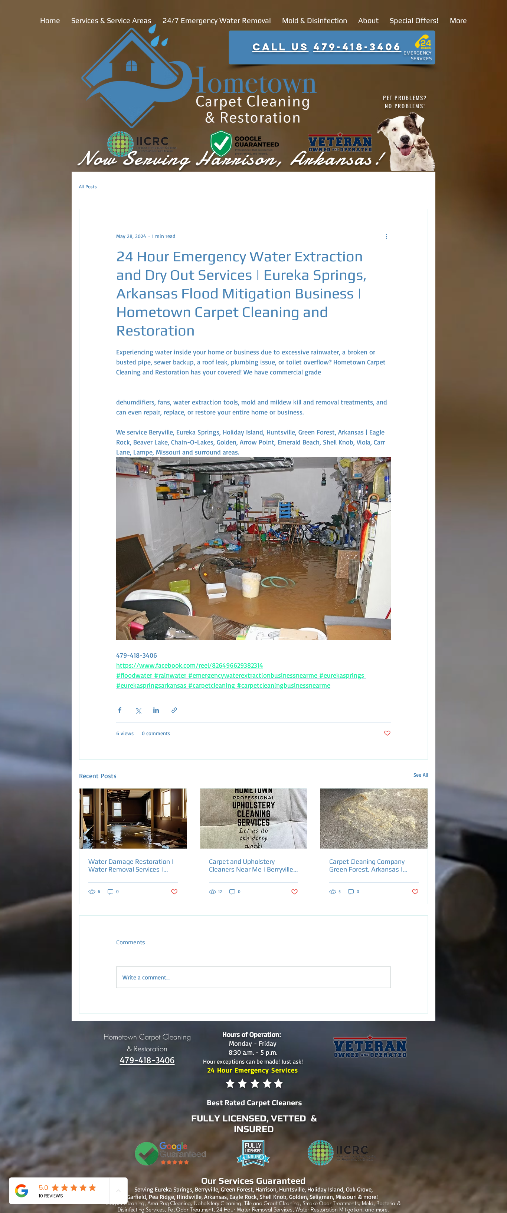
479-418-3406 (357, 46)
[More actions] (386, 235)
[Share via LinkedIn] (156, 710)
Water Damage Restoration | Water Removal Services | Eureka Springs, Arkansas (131, 865)
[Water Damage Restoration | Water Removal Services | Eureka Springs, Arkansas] (133, 819)
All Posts (88, 186)
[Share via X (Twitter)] (137, 710)
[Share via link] (174, 710)
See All (420, 774)
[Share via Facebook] (119, 710)
